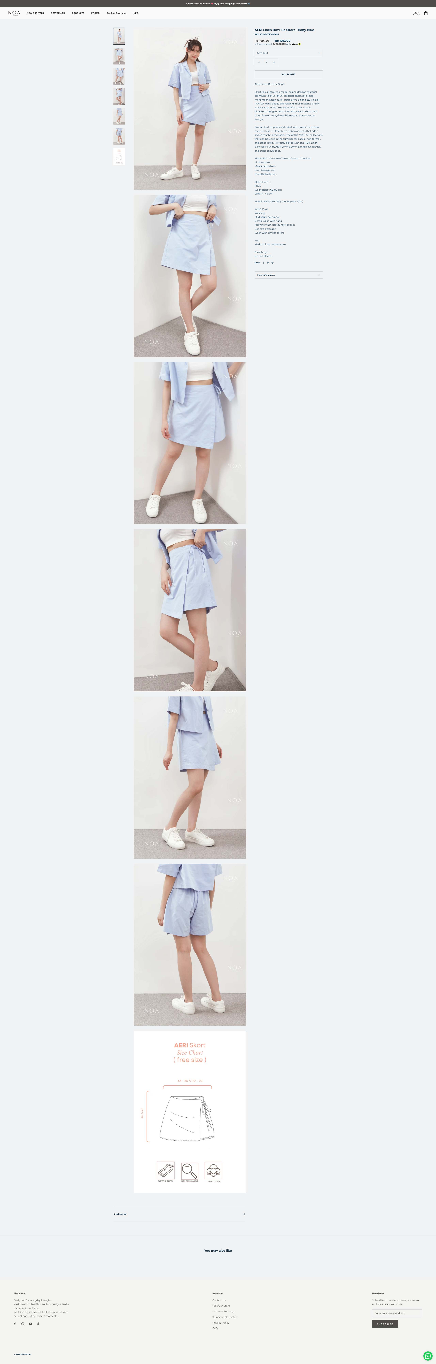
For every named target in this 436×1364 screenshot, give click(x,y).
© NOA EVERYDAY (22, 1354)
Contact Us (219, 1300)
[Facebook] (264, 263)
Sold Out (289, 74)
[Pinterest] (272, 263)
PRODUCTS (78, 13)
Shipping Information (225, 1317)
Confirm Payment (116, 13)
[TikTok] (38, 1323)
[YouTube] (30, 1323)
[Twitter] (268, 263)
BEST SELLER (58, 13)
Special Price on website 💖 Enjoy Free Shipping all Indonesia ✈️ (218, 3)
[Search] (418, 13)
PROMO (95, 13)
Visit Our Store (221, 1305)
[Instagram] (22, 1323)
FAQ (215, 1328)
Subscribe (385, 1324)
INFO (135, 13)
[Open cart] (425, 13)
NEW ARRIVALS (35, 13)
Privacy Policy (220, 1322)
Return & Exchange (223, 1311)
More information (266, 275)
